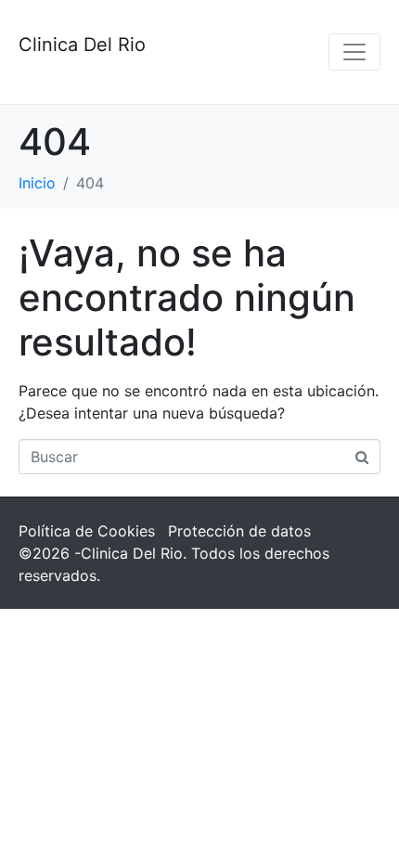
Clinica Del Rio (82, 44)
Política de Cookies (87, 531)
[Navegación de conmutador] (354, 52)
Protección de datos (239, 531)
